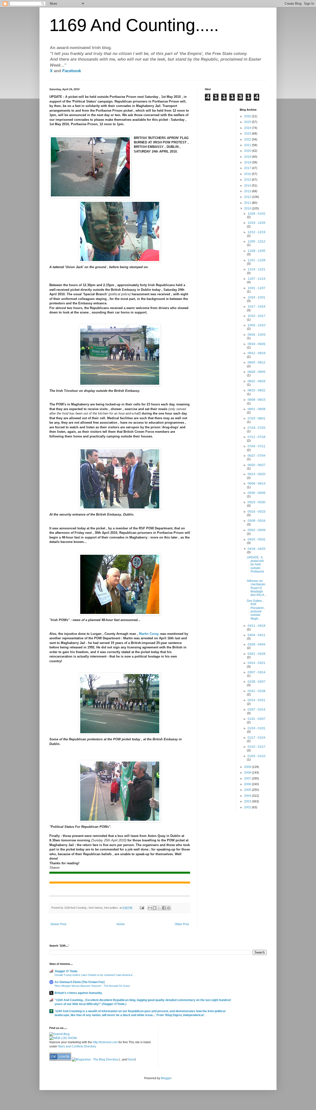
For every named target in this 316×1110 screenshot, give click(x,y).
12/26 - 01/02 (256, 213)
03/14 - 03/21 (256, 663)
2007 (248, 778)
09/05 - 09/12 (256, 362)
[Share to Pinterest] (168, 907)
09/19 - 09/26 (256, 344)
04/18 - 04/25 (256, 549)
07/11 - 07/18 (256, 437)
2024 (248, 128)
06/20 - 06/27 (256, 465)
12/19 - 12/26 (256, 223)
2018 (248, 162)
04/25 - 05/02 (256, 539)
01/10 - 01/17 (256, 746)
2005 (248, 790)
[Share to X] (159, 907)
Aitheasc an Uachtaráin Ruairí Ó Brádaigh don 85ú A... (256, 588)
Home (121, 924)
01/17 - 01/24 (256, 737)
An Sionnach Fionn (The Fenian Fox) (80, 982)
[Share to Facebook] (163, 907)
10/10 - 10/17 (256, 316)
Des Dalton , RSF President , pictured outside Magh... (256, 609)
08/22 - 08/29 (256, 381)
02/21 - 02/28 (256, 691)
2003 (248, 801)
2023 (248, 133)
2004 (248, 796)
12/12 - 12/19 (256, 232)
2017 (248, 168)
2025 (248, 122)
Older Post (182, 924)
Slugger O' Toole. (66, 971)
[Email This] (149, 907)
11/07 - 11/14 (256, 278)
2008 (248, 772)
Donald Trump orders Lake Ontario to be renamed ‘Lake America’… (95, 974)
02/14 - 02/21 (256, 700)
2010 (248, 208)
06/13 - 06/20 (256, 474)
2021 (248, 145)
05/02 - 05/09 (256, 530)
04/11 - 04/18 (256, 625)
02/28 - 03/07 (256, 681)
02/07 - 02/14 (256, 709)
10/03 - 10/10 (256, 325)
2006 (248, 784)
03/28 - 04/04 (256, 644)
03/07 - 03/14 (256, 672)
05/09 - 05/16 (256, 520)
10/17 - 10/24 (256, 306)
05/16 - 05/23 (256, 511)
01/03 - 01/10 (256, 756)
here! (131, 1059)
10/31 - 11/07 (256, 288)
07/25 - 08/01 (256, 418)
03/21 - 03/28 (256, 654)
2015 (248, 179)
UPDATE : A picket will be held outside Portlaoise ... (255, 566)
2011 (248, 203)
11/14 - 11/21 (256, 269)
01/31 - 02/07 (256, 719)
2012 (248, 197)
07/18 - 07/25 (256, 428)
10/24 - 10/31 (256, 297)
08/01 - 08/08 (256, 409)
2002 (248, 807)
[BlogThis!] (154, 907)
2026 (248, 116)
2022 (248, 139)
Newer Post (58, 924)
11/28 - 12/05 (256, 251)
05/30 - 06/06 (256, 493)
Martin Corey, (149, 634)
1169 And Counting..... (134, 25)
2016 (248, 174)
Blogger (166, 1078)
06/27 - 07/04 (256, 455)
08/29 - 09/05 (256, 372)
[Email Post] (141, 907)
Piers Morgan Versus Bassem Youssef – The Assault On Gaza (92, 985)
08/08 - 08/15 (256, 399)
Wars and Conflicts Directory (77, 1046)
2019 (248, 156)
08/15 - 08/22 (256, 390)
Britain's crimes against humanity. (78, 993)
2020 (248, 151)
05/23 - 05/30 (256, 502)
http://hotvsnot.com (105, 1042)
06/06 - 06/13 (256, 483)
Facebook (71, 71)
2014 (248, 185)
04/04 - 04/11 (256, 635)
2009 (248, 767)
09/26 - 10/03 (256, 334)
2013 (248, 191)
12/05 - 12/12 (256, 241)
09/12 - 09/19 (256, 353)
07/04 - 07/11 (256, 446)
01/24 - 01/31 (256, 728)
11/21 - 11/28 (256, 260)
